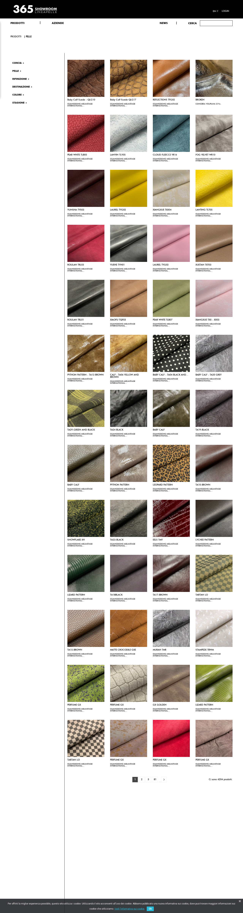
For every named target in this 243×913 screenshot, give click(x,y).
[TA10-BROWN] (214, 463)
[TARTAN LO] (214, 573)
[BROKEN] (214, 78)
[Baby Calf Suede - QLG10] (85, 78)
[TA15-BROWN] (85, 628)
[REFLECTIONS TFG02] (171, 78)
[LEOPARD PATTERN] (171, 463)
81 (155, 779)
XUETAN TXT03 (203, 265)
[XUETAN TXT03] (214, 243)
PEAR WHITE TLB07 (162, 320)
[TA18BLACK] (128, 573)
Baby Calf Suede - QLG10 (81, 100)
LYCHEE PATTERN (205, 540)
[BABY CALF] (171, 408)
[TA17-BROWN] (171, 573)
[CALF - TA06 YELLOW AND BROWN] (128, 353)
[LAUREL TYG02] (128, 188)
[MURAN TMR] (171, 628)
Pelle (29, 37)
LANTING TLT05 (204, 210)
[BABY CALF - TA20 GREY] (214, 353)
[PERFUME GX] (85, 683)
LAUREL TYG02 (118, 210)
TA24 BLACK (116, 430)
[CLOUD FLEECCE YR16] (171, 133)
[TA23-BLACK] (128, 518)
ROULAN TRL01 (75, 320)
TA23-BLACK (116, 540)
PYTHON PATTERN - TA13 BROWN (85, 375)
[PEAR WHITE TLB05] (85, 133)
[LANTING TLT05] (214, 188)
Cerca (192, 23)
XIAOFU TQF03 (118, 320)
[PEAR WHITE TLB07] (171, 298)
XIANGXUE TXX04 (162, 210)
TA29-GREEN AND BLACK (81, 430)
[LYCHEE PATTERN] (214, 518)
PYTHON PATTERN (119, 485)
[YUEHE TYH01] (128, 243)
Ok (150, 908)
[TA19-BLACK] (214, 408)
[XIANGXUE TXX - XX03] (214, 298)
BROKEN (200, 100)
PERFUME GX (74, 705)
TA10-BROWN (203, 485)
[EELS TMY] (171, 518)
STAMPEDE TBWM (205, 650)
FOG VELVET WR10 (205, 155)
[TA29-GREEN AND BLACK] (85, 408)
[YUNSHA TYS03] (85, 188)
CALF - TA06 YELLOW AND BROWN (124, 376)
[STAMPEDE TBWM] (214, 628)
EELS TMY (158, 540)
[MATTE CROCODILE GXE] (128, 628)
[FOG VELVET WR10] (214, 133)
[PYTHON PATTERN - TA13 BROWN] (85, 353)
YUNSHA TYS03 (75, 210)
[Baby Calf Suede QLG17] (128, 78)
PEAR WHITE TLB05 (77, 155)
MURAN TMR (159, 650)
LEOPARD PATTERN (163, 485)
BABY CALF (159, 430)
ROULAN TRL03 (75, 265)
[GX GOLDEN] (171, 683)
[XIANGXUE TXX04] (171, 188)
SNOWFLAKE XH (76, 540)
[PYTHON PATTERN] (128, 463)
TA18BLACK (116, 595)
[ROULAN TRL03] (85, 243)
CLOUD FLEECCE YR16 (165, 155)
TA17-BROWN (160, 595)
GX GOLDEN (159, 705)
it (217, 11)
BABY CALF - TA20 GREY (209, 375)
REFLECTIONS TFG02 (164, 100)
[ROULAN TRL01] (85, 298)
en (214, 11)
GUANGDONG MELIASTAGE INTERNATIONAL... (79, 105)
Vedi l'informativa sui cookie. (129, 908)
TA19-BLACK (202, 430)
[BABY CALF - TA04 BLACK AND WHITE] (171, 353)
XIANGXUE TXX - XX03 (207, 320)
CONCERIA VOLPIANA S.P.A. (208, 104)
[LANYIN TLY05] (128, 133)
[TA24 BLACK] (128, 408)
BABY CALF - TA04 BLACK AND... (170, 375)
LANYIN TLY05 (117, 155)
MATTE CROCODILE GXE (123, 650)
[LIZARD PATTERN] (85, 573)
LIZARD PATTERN (76, 595)
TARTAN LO (202, 595)
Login (225, 11)
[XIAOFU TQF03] (128, 298)
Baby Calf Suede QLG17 (123, 100)
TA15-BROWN (74, 650)
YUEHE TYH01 (117, 265)
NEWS (164, 23)
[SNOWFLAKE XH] (85, 518)
